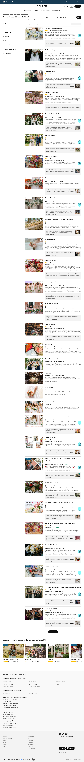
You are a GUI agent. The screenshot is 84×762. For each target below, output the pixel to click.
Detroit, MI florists (6, 693)
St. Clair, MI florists (24, 14)
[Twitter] (63, 753)
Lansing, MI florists (33, 693)
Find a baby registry (63, 743)
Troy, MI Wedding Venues (8, 714)
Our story (4, 736)
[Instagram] (65, 753)
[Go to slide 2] (33, 38)
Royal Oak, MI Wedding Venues (9, 705)
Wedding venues (27, 10)
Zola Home (73, 1)
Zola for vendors (78, 1)
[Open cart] (67, 6)
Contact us (30, 746)
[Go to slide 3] (34, 38)
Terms (8, 759)
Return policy (30, 744)
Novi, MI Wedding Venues (8, 725)
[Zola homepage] (42, 6)
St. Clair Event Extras (7, 681)
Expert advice (16, 6)
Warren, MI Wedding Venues (9, 709)
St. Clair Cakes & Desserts (8, 686)
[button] (57, 17)
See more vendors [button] (53, 631)
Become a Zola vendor (7, 738)
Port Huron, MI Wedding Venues (9, 720)
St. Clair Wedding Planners (34, 686)
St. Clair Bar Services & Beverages (10, 684)
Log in (60, 739)
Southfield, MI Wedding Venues (9, 701)
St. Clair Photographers (60, 683)
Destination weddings (45, 10)
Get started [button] (78, 6)
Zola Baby (68, 1)
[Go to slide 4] (35, 38)
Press (4, 746)
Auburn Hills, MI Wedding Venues (9, 710)
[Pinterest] (61, 753)
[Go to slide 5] (36, 38)
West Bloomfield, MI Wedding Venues (10, 707)
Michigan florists (17, 14)
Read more (72, 43)
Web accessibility (26, 759)
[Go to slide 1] (31, 38)
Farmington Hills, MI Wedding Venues (10, 703)
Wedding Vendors (6, 14)
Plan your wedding (6, 6)
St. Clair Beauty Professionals (35, 683)
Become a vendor (56, 10)
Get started (62, 748)
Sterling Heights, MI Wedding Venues (10, 723)
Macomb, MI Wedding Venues (9, 721)
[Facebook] (59, 753)
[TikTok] (67, 753)
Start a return (31, 742)
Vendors (36, 10)
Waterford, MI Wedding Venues (9, 727)
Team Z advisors (31, 748)
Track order (30, 740)
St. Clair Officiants (6, 683)
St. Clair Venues (59, 684)
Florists (11, 14)
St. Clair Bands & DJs (33, 684)
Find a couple (25, 6)
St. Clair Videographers (60, 681)
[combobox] (67, 17)
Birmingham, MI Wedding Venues (9, 716)
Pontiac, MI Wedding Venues (9, 718)
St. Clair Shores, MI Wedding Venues (10, 712)
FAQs (29, 738)
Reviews (4, 740)
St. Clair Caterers (32, 681)
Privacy (4, 759)
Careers (4, 744)
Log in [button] (71, 6)
